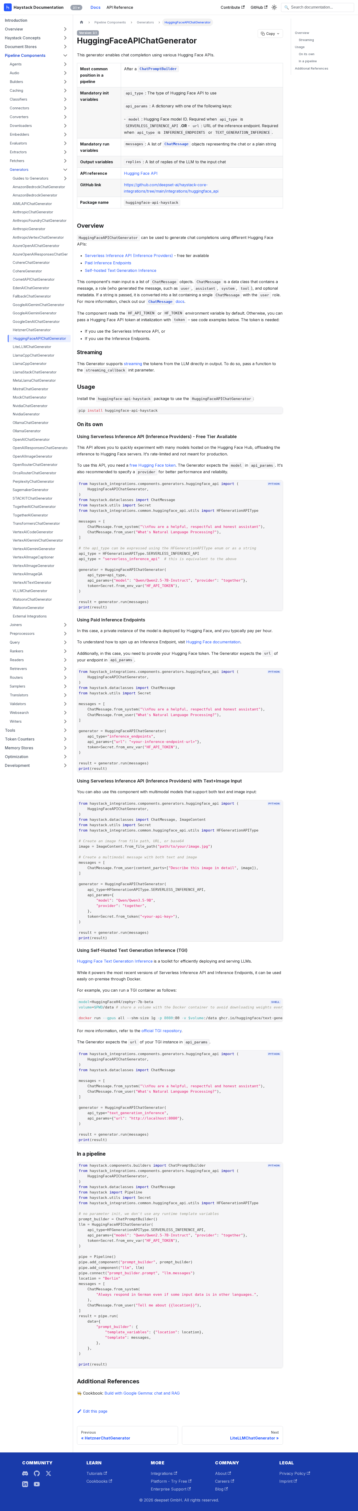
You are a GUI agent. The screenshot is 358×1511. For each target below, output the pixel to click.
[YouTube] (37, 1484)
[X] (48, 1473)
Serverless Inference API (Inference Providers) (129, 255)
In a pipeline (308, 61)
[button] (36, 29)
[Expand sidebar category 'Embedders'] (65, 134)
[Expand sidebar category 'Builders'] (65, 82)
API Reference (119, 7)
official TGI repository (161, 1030)
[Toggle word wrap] (268, 1010)
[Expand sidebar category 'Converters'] (65, 117)
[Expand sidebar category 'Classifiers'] (65, 99)
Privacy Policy (292, 1473)
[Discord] (25, 1473)
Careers (222, 1481)
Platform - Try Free (169, 1481)
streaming (133, 363)
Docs (96, 7)
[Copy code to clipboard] (277, 492)
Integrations (162, 1473)
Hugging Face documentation (213, 641)
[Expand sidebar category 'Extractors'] (65, 152)
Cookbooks (97, 1481)
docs (166, 301)
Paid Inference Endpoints (108, 262)
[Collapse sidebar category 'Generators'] (65, 170)
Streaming (306, 40)
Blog (219, 1489)
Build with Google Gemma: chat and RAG (142, 1393)
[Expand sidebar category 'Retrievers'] (65, 669)
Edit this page (95, 1411)
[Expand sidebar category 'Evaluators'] (65, 143)
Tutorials (94, 1473)
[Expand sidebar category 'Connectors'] (65, 108)
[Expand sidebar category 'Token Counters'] (65, 739)
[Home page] (81, 22)
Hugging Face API (141, 173)
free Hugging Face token (153, 465)
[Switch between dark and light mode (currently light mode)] (274, 7)
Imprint (285, 1481)
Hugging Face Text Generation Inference (115, 961)
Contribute (230, 7)
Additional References (311, 68)
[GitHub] (37, 1473)
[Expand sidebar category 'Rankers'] (65, 651)
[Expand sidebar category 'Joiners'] (65, 625)
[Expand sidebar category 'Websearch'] (65, 713)
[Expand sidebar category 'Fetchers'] (65, 161)
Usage (300, 47)
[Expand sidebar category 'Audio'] (65, 73)
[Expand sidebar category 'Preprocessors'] (65, 633)
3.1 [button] (74, 8)
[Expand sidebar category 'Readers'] (65, 660)
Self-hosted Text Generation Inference (120, 270)
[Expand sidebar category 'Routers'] (65, 677)
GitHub (257, 7)
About (220, 1473)
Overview (302, 33)
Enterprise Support (168, 1489)
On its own (306, 54)
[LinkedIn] (25, 1484)
